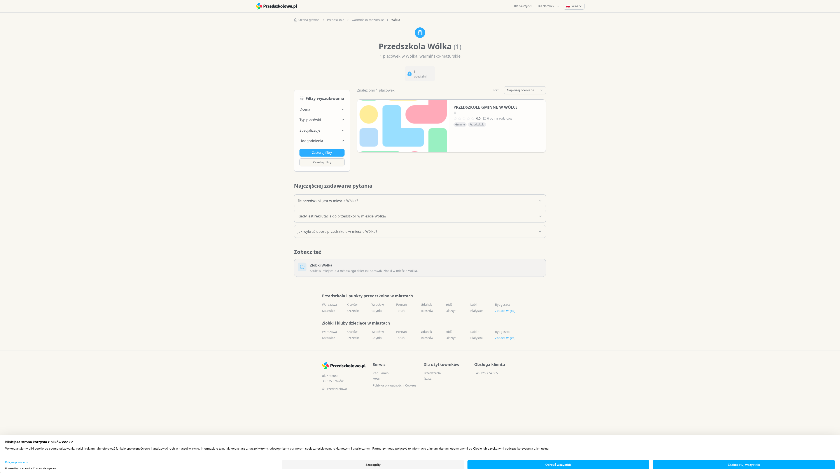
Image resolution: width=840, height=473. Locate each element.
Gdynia (376, 311)
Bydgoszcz (502, 304)
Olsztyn (451, 311)
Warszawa (329, 304)
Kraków (352, 304)
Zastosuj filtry (322, 152)
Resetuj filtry (322, 162)
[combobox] (525, 90)
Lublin (475, 304)
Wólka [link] (395, 20)
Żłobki (428, 379)
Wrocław (377, 304)
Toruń (400, 311)
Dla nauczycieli (523, 6)
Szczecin (353, 311)
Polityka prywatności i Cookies (394, 385)
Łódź (449, 304)
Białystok (476, 311)
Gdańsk (426, 304)
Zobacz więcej (505, 311)
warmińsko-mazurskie (368, 20)
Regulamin (381, 373)
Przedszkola (335, 20)
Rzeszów (427, 311)
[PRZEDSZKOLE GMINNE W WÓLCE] (403, 126)
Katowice (328, 311)
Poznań (401, 304)
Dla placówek (546, 6)
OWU (376, 379)
